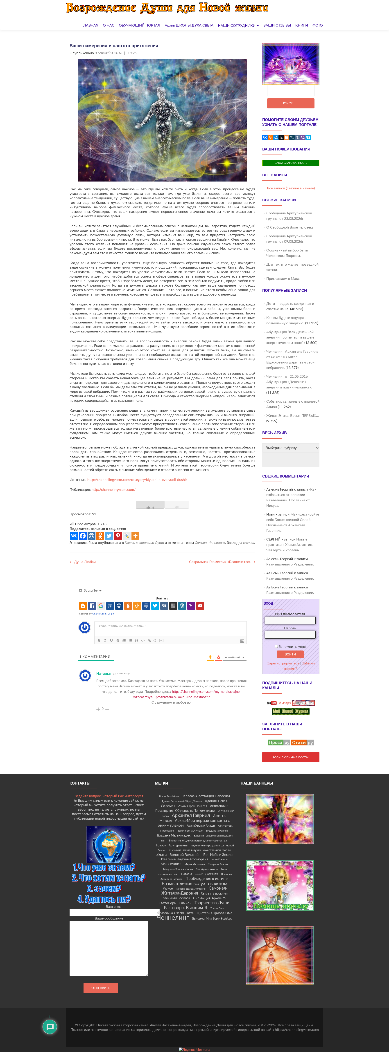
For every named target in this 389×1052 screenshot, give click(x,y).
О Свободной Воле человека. (290, 227)
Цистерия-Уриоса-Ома (214, 913)
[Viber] (302, 137)
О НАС (108, 25)
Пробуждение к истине (206, 879)
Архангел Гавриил (191, 815)
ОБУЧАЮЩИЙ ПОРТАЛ (139, 25)
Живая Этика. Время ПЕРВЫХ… (292, 415)
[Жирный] (99, 640)
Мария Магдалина (195, 864)
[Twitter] (109, 536)
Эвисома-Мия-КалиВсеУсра (212, 918)
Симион (201, 543)
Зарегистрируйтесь (283, 663)
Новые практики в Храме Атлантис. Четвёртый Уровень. (289, 545)
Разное (168, 888)
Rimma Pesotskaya (168, 796)
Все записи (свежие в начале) (291, 188)
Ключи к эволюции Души (144, 543)
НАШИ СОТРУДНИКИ (237, 25)
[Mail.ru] (91, 536)
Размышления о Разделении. (290, 564)
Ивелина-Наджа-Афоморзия (184, 859)
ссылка (248, 543)
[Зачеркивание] (118, 640)
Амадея (285, 703)
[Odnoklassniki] (100, 536)
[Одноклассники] (270, 137)
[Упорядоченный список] (124, 640)
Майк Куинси (171, 864)
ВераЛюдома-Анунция (190, 831)
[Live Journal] (127, 536)
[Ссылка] (149, 640)
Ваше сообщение (109, 918)
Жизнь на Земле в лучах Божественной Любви (200, 850)
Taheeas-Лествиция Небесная (206, 796)
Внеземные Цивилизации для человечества (198, 840)
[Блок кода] (143, 640)
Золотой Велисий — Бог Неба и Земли (201, 855)
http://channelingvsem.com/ (113, 489)
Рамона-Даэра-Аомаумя (191, 889)
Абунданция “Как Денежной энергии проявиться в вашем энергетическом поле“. (290, 337)
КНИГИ (301, 25)
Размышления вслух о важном (194, 883)
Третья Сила (217, 908)
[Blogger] (286, 137)
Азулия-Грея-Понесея (192, 806)
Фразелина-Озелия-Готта (175, 913)
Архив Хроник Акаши (201, 825)
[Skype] (308, 137)
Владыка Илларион (217, 831)
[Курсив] (105, 640)
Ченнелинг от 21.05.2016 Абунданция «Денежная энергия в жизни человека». (289, 382)
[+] (161, 640)
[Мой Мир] (275, 137)
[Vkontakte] (74, 536)
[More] (135, 536)
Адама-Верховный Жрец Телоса (182, 801)
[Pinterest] (118, 536)
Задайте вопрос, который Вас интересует (109, 796)
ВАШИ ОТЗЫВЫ (277, 25)
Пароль (290, 628)
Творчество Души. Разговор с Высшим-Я (197, 905)
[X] (281, 137)
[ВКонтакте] (265, 137)
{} (155, 640)
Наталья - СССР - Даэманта (199, 874)
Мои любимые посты (291, 757)
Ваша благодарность (291, 163)
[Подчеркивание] (111, 640)
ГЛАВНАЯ (89, 25)
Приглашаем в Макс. (283, 278)
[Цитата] (136, 640)
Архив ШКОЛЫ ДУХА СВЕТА (189, 25)
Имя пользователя (290, 614)
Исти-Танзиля (219, 859)
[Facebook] (83, 536)
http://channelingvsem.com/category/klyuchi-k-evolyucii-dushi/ (137, 480)
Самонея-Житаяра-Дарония (194, 890)
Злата (161, 855)
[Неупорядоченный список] (130, 640)
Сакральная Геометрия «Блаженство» (222, 562)
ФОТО (317, 25)
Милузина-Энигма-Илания (178, 869)
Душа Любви (83, 562)
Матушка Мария (218, 864)
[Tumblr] (297, 137)
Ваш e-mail (114, 906)
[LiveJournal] (292, 137)
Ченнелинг (216, 543)
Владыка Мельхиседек (173, 835)
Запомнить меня (292, 646)
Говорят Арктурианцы (172, 845)
